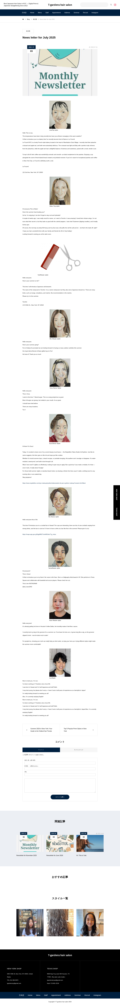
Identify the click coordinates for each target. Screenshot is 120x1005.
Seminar (76, 12)
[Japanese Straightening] (60, 922)
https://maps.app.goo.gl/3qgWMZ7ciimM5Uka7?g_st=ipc (39, 534)
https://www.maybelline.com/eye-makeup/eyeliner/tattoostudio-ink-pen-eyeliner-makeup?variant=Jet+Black (54, 483)
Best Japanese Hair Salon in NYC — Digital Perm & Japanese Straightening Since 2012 (21, 4)
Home (32, 12)
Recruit (85, 12)
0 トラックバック (78, 749)
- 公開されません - (31, 766)
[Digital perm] (90, 922)
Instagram (95, 12)
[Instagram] (115, 5)
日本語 (24, 12)
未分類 (28, 31)
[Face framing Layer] (30, 922)
